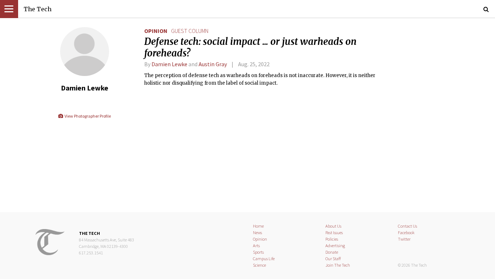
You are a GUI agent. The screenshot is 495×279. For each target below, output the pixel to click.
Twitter (404, 239)
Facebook (406, 232)
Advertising (335, 245)
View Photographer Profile (87, 116)
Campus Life (264, 258)
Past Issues (334, 232)
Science (259, 265)
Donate (331, 252)
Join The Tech (337, 265)
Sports (258, 252)
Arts (256, 245)
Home (258, 226)
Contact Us (407, 226)
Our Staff (333, 258)
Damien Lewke (169, 64)
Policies (331, 239)
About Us (333, 226)
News (257, 232)
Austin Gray (213, 64)
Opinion (155, 30)
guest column (189, 30)
